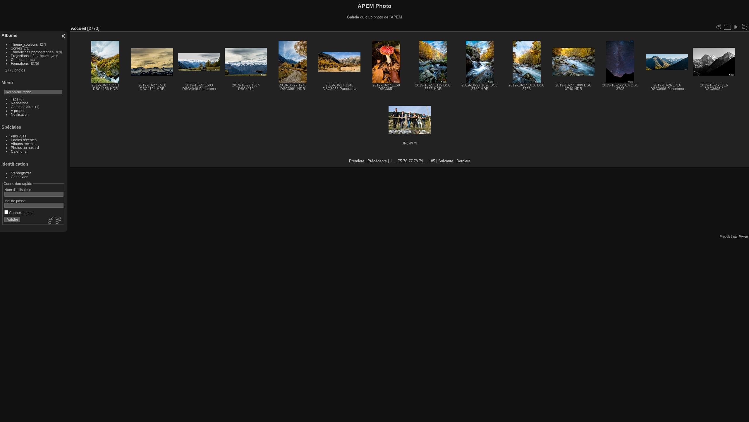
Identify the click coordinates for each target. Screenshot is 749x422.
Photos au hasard (25, 147)
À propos (18, 111)
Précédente (377, 161)
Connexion (19, 177)
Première (356, 161)
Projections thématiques (30, 56)
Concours (18, 60)
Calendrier (19, 151)
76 (405, 161)
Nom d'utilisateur (17, 190)
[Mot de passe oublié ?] (58, 220)
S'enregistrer (21, 173)
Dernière (463, 161)
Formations (20, 63)
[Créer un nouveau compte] (50, 220)
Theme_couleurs (24, 44)
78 (416, 161)
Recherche (19, 103)
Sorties (16, 48)
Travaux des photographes (32, 52)
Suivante (445, 161)
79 (421, 161)
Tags (14, 99)
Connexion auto (21, 213)
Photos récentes (24, 140)
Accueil (78, 28)
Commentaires (22, 107)
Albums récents (23, 144)
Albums (9, 35)
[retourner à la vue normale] (744, 27)
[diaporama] (736, 27)
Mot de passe (15, 201)
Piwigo (743, 236)
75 (400, 161)
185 (432, 161)
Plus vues (18, 136)
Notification (20, 114)
